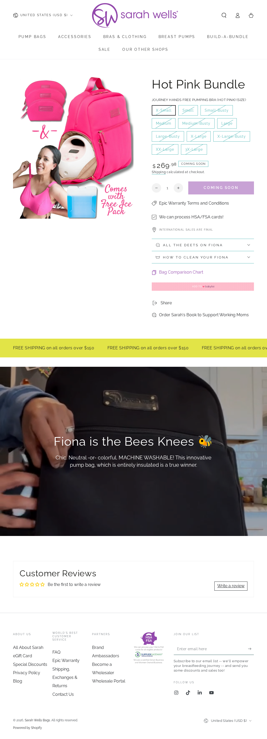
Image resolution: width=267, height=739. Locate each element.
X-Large (201, 138)
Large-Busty (168, 138)
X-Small (166, 112)
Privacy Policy (26, 672)
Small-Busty (216, 112)
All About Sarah (28, 647)
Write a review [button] (231, 585)
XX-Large (167, 151)
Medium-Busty (196, 125)
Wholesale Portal (108, 681)
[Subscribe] (251, 649)
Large (229, 125)
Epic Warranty (66, 660)
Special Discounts (30, 664)
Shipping (159, 172)
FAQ (56, 652)
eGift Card (22, 655)
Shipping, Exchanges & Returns (64, 678)
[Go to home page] (135, 15)
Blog (17, 681)
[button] (224, 15)
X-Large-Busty (231, 138)
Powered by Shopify (27, 728)
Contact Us (63, 694)
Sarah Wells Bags (37, 720)
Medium (165, 125)
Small (190, 112)
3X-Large (196, 151)
